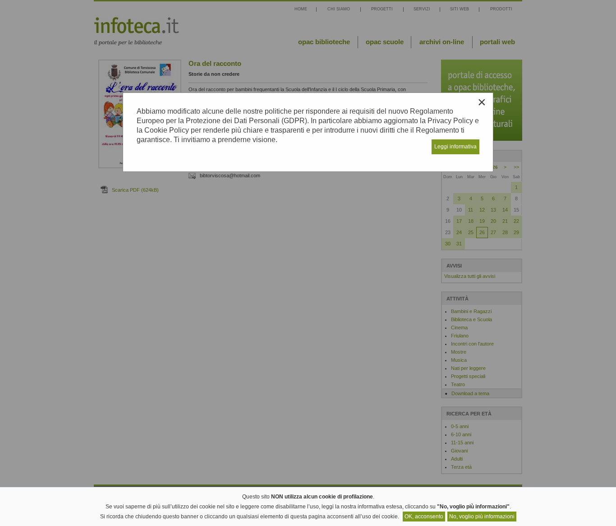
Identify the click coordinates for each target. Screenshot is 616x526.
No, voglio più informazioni (482, 516)
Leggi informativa (455, 146)
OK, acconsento (424, 516)
